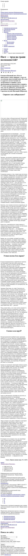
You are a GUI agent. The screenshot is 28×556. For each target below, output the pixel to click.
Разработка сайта (20, 522)
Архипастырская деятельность (15, 35)
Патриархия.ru (4, 483)
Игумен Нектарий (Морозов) (8, 70)
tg (4, 500)
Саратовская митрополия (10, 28)
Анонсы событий (11, 39)
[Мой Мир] (12, 72)
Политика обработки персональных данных (12, 496)
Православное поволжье (14, 13)
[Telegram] (8, 72)
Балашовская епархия (9, 517)
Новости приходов (12, 37)
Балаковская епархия (9, 519)
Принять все (7, 554)
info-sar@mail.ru (5, 19)
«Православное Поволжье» (8, 464)
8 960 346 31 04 (13, 18)
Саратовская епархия (9, 29)
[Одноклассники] (6, 72)
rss (4, 502)
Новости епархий (11, 36)
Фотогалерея (10, 43)
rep (4, 498)
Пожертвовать (4, 16)
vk (4, 501)
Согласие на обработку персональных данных (13, 494)
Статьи (5, 44)
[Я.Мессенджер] (1, 72)
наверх (2, 462)
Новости (6, 32)
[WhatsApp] (10, 72)
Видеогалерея (10, 42)
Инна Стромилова (5, 68)
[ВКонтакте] (4, 72)
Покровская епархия (9, 516)
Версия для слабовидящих (8, 20)
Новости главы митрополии (14, 33)
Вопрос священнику (9, 46)
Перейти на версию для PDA (8, 522)
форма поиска (4, 15)
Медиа (5, 40)
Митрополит (7, 30)
